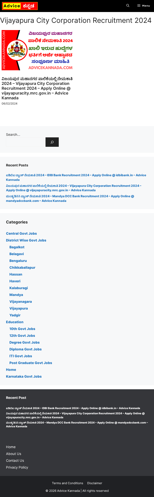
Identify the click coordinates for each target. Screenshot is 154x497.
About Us (13, 454)
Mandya (16, 295)
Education (14, 322)
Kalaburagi (18, 288)
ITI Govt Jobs (20, 356)
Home (11, 370)
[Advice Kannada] (20, 6)
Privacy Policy (17, 467)
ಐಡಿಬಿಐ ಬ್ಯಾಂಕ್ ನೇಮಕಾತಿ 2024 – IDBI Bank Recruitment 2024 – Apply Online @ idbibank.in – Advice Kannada (73, 408)
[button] (127, 6)
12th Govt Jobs (22, 336)
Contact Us (15, 461)
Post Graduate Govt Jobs (30, 363)
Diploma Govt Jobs (25, 349)
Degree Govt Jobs (24, 342)
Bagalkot (16, 247)
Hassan (15, 274)
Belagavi (16, 254)
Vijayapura (18, 308)
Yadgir (14, 315)
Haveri (14, 281)
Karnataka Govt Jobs (24, 376)
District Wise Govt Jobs (26, 240)
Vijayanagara (20, 302)
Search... (13, 135)
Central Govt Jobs (21, 233)
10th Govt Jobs (22, 329)
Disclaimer (94, 483)
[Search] (52, 142)
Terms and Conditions (67, 483)
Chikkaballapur (22, 268)
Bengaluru (18, 261)
